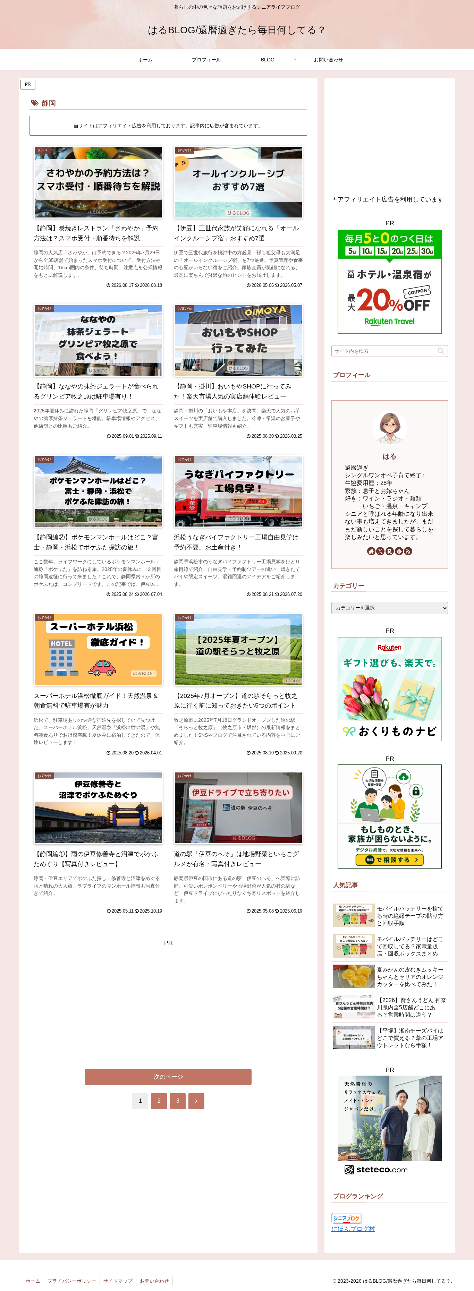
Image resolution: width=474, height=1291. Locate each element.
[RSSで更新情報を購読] (408, 551)
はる (390, 456)
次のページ (168, 1077)
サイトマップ (118, 1281)
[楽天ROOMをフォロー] (390, 551)
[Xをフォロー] (380, 551)
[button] (441, 351)
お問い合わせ (154, 1281)
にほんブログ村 (353, 1229)
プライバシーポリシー (72, 1281)
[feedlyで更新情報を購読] (399, 551)
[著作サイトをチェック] (371, 551)
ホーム (33, 1281)
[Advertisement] (168, 996)
